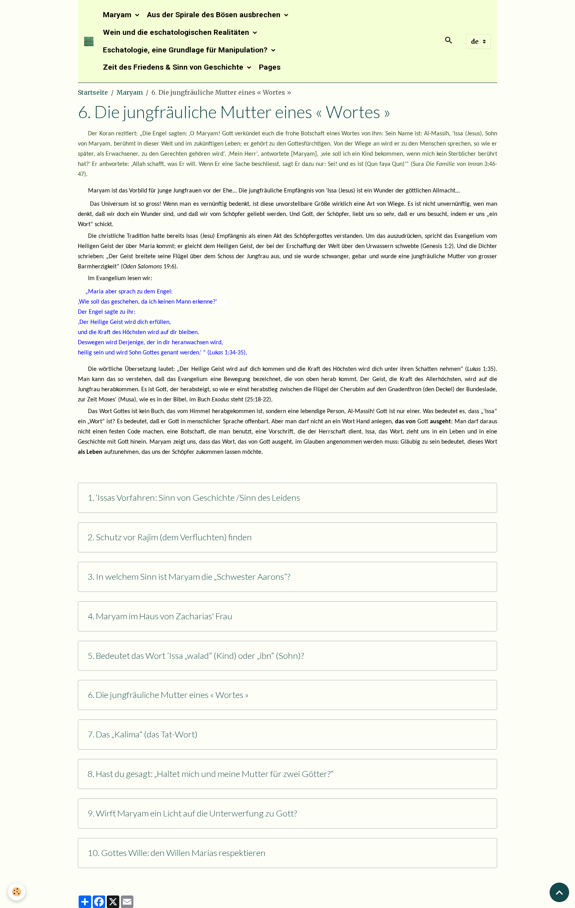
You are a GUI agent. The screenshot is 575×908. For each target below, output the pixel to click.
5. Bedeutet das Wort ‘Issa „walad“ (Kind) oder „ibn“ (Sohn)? (196, 656)
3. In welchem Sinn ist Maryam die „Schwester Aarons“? (189, 577)
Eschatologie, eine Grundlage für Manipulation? (186, 49)
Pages (269, 67)
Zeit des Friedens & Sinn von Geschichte (174, 67)
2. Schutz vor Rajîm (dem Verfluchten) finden (170, 537)
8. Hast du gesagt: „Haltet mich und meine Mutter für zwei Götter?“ (211, 774)
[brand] (88, 41)
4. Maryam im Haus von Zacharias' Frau (160, 616)
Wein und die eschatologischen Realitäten (177, 32)
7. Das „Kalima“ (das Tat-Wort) (143, 734)
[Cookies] (16, 892)
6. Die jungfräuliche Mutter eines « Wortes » (168, 695)
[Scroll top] (559, 892)
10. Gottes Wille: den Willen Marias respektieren (177, 853)
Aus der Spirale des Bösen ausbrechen (214, 14)
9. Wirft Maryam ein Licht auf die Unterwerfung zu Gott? (192, 813)
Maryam (118, 14)
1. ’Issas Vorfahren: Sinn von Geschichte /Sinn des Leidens (194, 498)
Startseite (93, 92)
